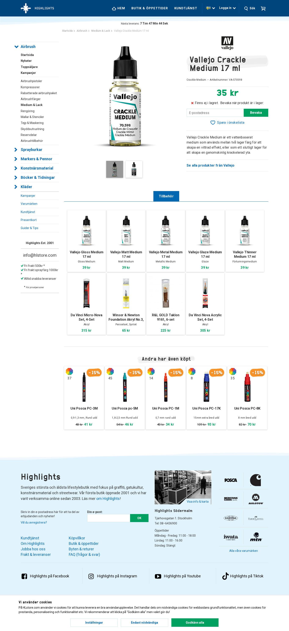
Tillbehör (166, 196)
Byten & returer (81, 549)
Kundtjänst (185, 8)
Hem (120, 8)
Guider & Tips (29, 228)
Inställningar (94, 622)
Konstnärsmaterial (37, 168)
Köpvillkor (77, 538)
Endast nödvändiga (144, 622)
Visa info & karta (198, 501)
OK (139, 518)
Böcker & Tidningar (38, 177)
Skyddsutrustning (32, 129)
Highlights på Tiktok (246, 576)
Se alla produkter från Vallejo (210, 165)
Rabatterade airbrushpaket (39, 93)
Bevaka (256, 113)
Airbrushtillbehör (32, 140)
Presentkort (29, 220)
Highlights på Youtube (182, 576)
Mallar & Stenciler (32, 117)
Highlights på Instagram (117, 576)
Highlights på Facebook (49, 576)
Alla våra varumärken (243, 550)
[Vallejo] (227, 43)
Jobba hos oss (33, 549)
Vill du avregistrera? (34, 522)
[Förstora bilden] (125, 96)
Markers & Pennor (36, 159)
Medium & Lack (32, 105)
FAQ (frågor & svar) (84, 554)
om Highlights (108, 498)
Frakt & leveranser (36, 554)
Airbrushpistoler (31, 81)
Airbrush (28, 46)
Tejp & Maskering (32, 123)
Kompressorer (30, 87)
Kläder (26, 187)
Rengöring (27, 111)
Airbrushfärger (31, 99)
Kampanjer (28, 195)
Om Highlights (33, 543)
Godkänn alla (195, 622)
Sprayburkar (31, 149)
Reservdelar (29, 135)
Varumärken (29, 203)
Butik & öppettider (149, 8)
